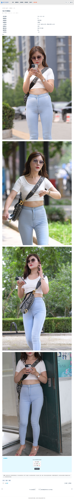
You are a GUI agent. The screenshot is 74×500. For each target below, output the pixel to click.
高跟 (9, 480)
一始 (6, 483)
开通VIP (30, 2)
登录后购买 (37, 468)
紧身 (6, 480)
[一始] (3, 13)
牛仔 (3, 480)
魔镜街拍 (17, 2)
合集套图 (21, 2)
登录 (72, 2)
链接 (70, 483)
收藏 (66, 483)
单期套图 (26, 2)
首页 (13, 2)
